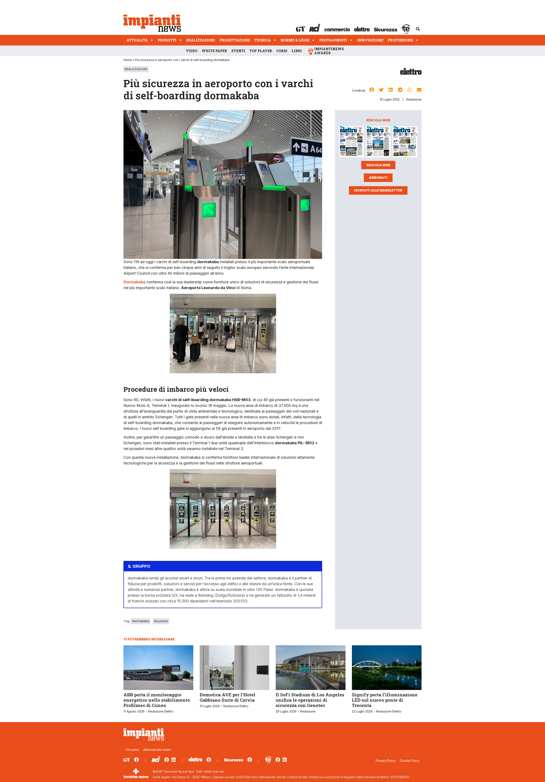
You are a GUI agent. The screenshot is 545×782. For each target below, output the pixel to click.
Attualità (137, 40)
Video (191, 50)
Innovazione (370, 40)
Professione (400, 40)
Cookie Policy (409, 760)
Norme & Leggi (295, 40)
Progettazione (234, 40)
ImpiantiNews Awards (329, 51)
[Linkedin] (173, 759)
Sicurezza (161, 621)
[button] (418, 29)
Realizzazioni (200, 40)
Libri (297, 50)
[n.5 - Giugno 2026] (378, 142)
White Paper (214, 50)
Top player (261, 50)
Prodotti (167, 40)
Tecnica (262, 40)
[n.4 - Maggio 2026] (405, 142)
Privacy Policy (386, 760)
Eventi (238, 50)
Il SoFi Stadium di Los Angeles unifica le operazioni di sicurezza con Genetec (310, 700)
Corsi (281, 50)
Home (127, 60)
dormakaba (140, 621)
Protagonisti (333, 40)
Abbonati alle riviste (157, 749)
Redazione (414, 99)
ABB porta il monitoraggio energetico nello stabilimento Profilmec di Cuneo (156, 700)
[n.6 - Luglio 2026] (351, 142)
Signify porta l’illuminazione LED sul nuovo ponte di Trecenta (384, 700)
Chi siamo (132, 749)
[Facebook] (136, 759)
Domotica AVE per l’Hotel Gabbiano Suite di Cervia (227, 697)
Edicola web (378, 165)
